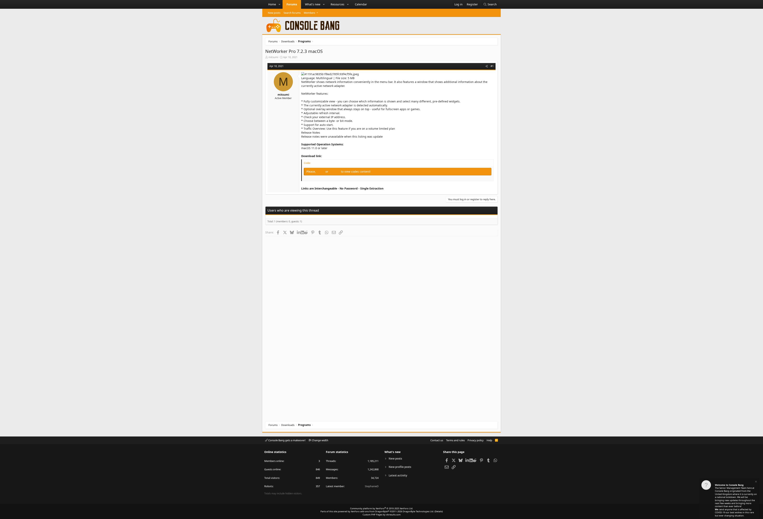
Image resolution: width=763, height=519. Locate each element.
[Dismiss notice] (755, 482)
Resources (337, 4)
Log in (321, 171)
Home (272, 4)
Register (335, 171)
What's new (312, 4)
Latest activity (398, 475)
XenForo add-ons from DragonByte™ (370, 511)
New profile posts (400, 467)
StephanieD (372, 486)
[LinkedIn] (298, 232)
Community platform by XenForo (381, 508)
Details (438, 511)
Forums (292, 4)
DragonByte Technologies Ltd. (418, 511)
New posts (274, 13)
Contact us (436, 440)
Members (309, 13)
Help (489, 440)
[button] (280, 4)
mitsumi (273, 57)
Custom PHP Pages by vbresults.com (382, 514)
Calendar (361, 4)
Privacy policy (476, 440)
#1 (492, 66)
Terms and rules (455, 440)
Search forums (292, 13)
